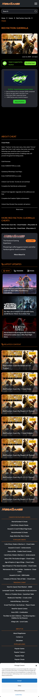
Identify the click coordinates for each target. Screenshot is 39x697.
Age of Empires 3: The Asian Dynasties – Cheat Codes (19, 566)
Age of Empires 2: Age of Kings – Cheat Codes (19, 562)
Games (11, 18)
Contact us (19, 637)
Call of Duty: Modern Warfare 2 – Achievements (19, 555)
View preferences (19, 690)
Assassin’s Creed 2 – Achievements (19, 548)
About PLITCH (19, 101)
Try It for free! (30, 63)
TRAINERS (19, 271)
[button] (36, 665)
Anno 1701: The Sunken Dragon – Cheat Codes (20, 558)
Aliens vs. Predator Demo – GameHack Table (19, 594)
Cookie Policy (18, 694)
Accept (19, 680)
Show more (19, 209)
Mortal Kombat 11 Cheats (19, 532)
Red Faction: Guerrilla (23, 18)
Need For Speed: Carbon (19, 608)
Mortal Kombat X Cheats (19, 521)
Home (3, 18)
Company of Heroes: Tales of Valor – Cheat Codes (19, 579)
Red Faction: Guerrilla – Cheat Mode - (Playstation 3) (18, 228)
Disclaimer (19, 640)
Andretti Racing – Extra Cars (19, 601)
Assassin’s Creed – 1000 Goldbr (19, 575)
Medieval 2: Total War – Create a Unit (20, 598)
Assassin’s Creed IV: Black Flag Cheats (19, 529)
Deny (19, 685)
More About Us (19, 254)
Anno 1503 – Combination (19, 612)
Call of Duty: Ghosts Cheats (19, 525)
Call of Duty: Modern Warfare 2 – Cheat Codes (20, 544)
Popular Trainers (19, 652)
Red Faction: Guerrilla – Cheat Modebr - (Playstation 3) (19, 224)
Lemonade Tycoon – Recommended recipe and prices (19, 590)
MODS (32, 271)
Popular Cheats (19, 659)
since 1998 (30, 241)
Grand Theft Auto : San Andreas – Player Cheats (19, 605)
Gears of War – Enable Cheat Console (20, 551)
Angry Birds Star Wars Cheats (19, 536)
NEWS (8, 271)
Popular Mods (19, 656)
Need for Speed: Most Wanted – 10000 (19, 587)
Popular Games (19, 648)
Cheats (3, 21)
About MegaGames (19, 633)
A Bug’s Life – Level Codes (19, 621)
